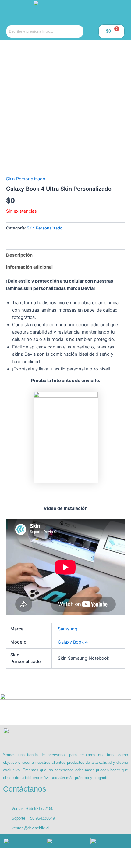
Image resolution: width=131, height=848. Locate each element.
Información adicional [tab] (29, 267)
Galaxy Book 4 (73, 642)
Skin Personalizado (25, 179)
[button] (17, 11)
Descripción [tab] (19, 255)
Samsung (67, 629)
